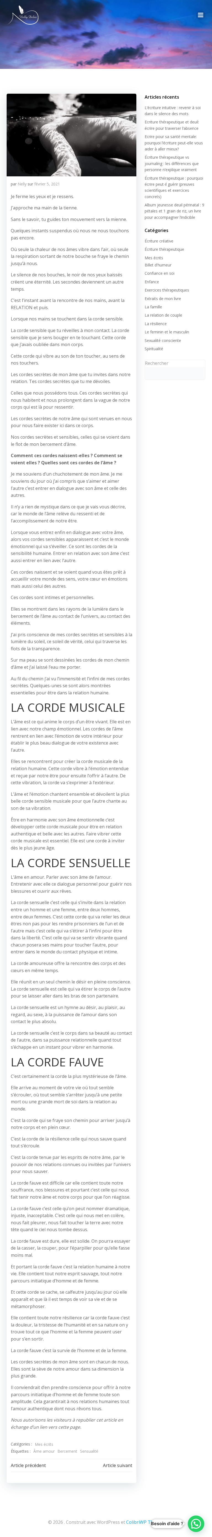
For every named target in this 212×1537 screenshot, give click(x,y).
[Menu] (200, 15)
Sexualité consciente (163, 340)
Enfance (152, 281)
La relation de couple (163, 315)
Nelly (22, 184)
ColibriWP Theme (144, 1522)
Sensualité (89, 1451)
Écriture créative (159, 241)
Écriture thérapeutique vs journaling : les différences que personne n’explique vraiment (172, 163)
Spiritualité (154, 348)
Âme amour (44, 1451)
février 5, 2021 (47, 184)
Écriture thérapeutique (164, 249)
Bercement (67, 1451)
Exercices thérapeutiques (167, 290)
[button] (196, 1524)
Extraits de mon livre (163, 298)
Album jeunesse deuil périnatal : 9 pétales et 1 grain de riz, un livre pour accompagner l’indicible (174, 211)
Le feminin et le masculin (167, 332)
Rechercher (156, 363)
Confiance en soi (159, 273)
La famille (153, 306)
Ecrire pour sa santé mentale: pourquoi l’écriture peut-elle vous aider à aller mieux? (174, 143)
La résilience (156, 323)
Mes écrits (44, 1444)
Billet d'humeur (158, 265)
